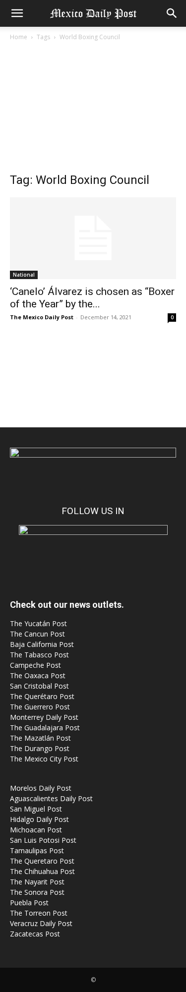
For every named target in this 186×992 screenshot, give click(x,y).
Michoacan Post (36, 829)
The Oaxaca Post (37, 675)
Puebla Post (29, 902)
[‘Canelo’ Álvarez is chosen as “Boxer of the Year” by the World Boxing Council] (93, 238)
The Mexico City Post (44, 758)
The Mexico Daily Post (41, 317)
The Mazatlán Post (40, 738)
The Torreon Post (38, 913)
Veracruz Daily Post (41, 923)
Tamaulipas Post (37, 850)
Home (18, 37)
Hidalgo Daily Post (39, 819)
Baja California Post (42, 644)
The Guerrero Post (40, 706)
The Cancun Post (37, 634)
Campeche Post (35, 665)
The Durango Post (39, 748)
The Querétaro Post (42, 696)
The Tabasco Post (39, 654)
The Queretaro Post (42, 861)
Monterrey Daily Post (44, 717)
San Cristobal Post (39, 686)
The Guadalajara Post (45, 727)
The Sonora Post (37, 892)
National (24, 274)
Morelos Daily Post (40, 788)
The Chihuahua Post (42, 871)
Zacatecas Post (35, 933)
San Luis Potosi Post (43, 840)
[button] (17, 13)
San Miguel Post (36, 809)
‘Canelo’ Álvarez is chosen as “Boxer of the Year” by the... (92, 298)
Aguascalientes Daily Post (51, 798)
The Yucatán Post (38, 623)
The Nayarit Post (37, 881)
